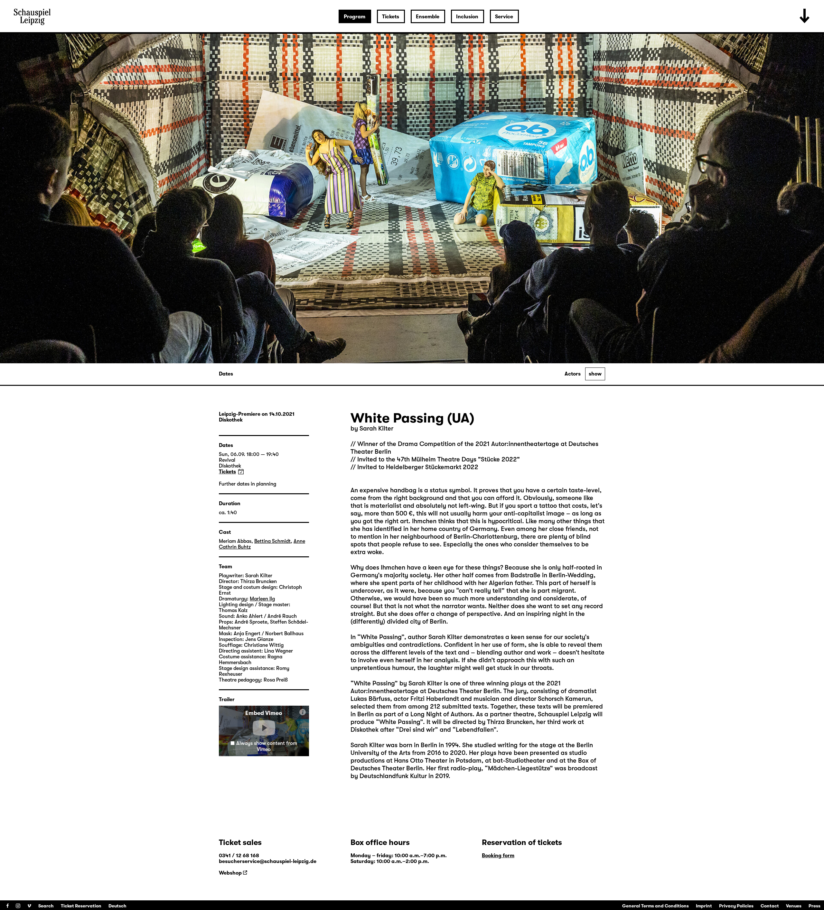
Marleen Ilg (262, 599)
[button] (264, 728)
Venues (793, 905)
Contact (770, 905)
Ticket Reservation (81, 905)
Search (46, 905)
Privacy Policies (736, 905)
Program (354, 17)
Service (504, 17)
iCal (241, 471)
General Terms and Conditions (655, 905)
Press (814, 905)
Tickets (390, 17)
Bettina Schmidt (272, 541)
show (595, 374)
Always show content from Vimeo (266, 746)
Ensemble (427, 17)
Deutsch (117, 905)
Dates (226, 374)
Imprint (704, 905)
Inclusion (467, 17)
